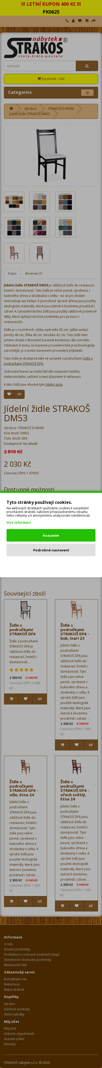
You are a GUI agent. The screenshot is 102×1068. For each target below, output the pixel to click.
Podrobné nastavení (51, 549)
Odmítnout (51, 564)
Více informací (19, 522)
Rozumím (51, 535)
